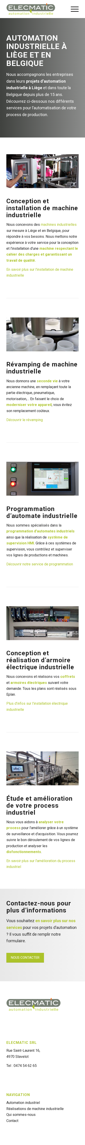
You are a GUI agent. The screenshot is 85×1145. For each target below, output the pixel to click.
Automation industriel (23, 1103)
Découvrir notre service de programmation (39, 564)
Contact (12, 1121)
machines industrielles (59, 224)
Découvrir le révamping (24, 420)
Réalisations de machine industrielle (35, 1109)
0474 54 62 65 (25, 1065)
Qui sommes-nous (21, 1114)
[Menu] (72, 9)
